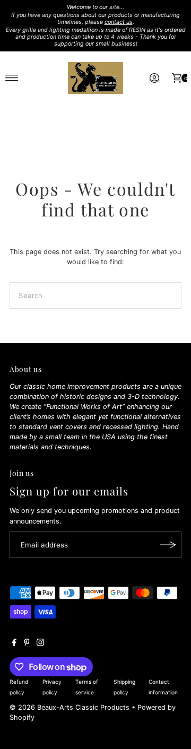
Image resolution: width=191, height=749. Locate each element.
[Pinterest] (27, 644)
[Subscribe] (168, 545)
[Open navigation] (12, 78)
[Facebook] (14, 644)
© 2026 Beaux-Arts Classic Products (71, 707)
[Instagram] (40, 644)
